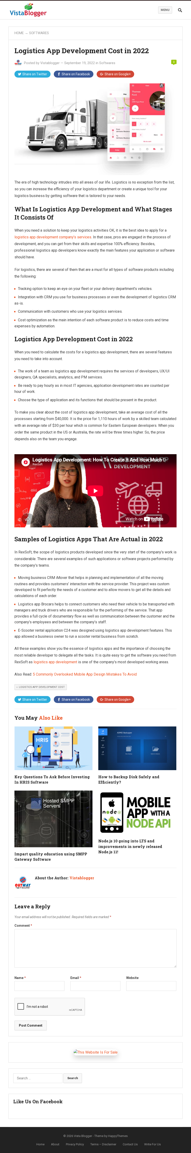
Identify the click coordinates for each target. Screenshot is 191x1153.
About (55, 1144)
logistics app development (55, 662)
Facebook (76, 74)
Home (19, 33)
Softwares (39, 33)
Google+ (118, 74)
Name (20, 978)
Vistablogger (50, 63)
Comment (23, 925)
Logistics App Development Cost (42, 687)
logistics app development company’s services (52, 237)
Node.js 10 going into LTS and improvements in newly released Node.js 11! (130, 846)
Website (132, 978)
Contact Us (130, 1144)
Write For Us (152, 1144)
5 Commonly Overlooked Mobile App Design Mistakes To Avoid (85, 674)
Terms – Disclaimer (103, 1144)
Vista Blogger (83, 1136)
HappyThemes (118, 1136)
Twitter (34, 74)
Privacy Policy (75, 1144)
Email (75, 978)
